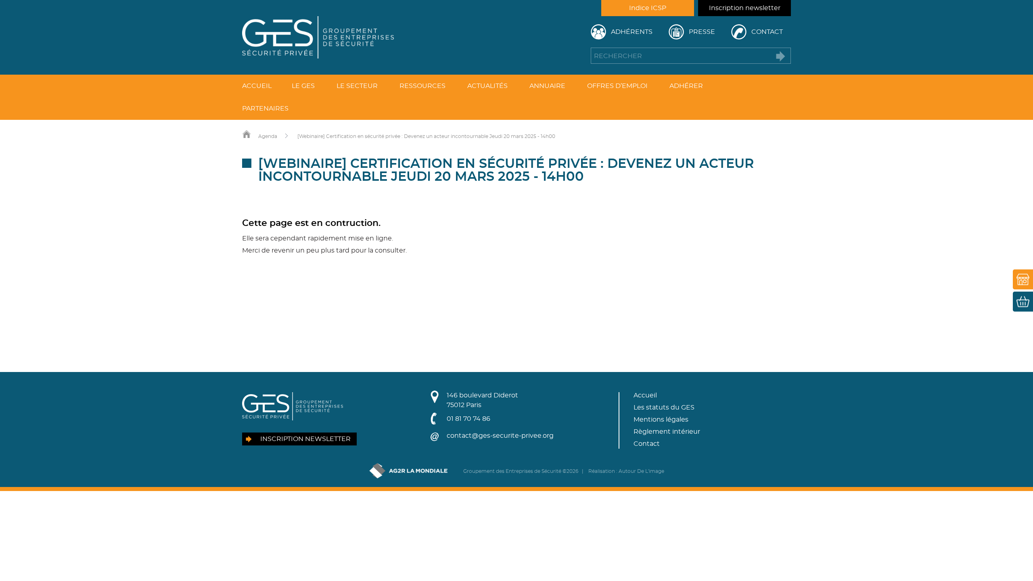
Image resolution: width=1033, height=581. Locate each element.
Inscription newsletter (744, 8)
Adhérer (686, 86)
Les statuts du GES (664, 407)
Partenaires (265, 108)
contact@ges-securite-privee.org (500, 436)
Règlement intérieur (667, 431)
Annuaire (547, 86)
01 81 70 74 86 (468, 419)
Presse (702, 32)
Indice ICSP (647, 8)
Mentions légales (661, 419)
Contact (767, 32)
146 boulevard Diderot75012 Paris (482, 400)
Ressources (422, 86)
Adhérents (631, 32)
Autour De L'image (641, 471)
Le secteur (357, 86)
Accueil (257, 86)
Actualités (487, 86)
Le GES (303, 86)
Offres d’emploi (617, 86)
